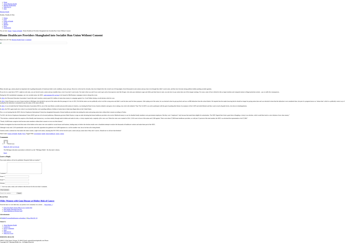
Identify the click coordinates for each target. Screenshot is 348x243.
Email (2, 180)
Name (2, 176)
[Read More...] (48, 204)
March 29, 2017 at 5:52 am (11, 147)
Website (2, 183)
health (43, 133)
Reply (5, 153)
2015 (3, 106)
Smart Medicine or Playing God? (13, 211)
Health (20, 133)
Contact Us (7, 227)
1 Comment (28, 39)
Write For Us (7, 231)
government (37, 133)
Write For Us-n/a (8, 233)
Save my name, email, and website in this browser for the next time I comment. (24, 186)
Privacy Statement (9, 228)
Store (5, 230)
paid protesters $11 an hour (51, 95)
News (24, 133)
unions (62, 133)
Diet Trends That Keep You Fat (13, 209)
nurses (57, 133)
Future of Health (12, 133)
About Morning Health (10, 225)
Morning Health (4, 12)
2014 (3, 98)
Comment (3, 173)
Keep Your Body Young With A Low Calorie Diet (18, 207)
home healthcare (50, 133)
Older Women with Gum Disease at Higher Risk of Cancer (27, 201)
